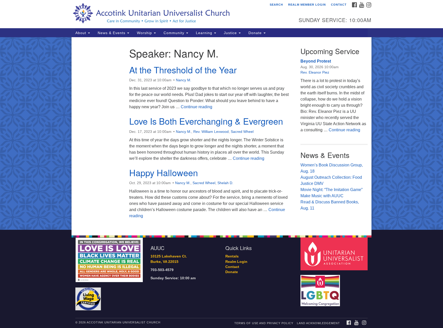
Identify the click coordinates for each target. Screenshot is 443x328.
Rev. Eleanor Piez (314, 72)
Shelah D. (225, 183)
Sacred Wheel (242, 132)
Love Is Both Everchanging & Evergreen (206, 121)
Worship (145, 33)
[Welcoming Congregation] (320, 288)
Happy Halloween (163, 172)
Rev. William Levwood (211, 132)
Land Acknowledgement (318, 323)
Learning (205, 33)
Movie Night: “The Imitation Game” (331, 189)
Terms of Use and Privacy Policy (263, 323)
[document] (221, 133)
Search (276, 4)
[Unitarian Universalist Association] (334, 254)
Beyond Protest (315, 61)
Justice (231, 33)
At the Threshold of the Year (183, 69)
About (81, 33)
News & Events (112, 33)
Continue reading (196, 107)
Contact (339, 4)
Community (175, 33)
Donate (255, 33)
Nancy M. (183, 80)
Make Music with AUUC (322, 196)
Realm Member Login (307, 4)
